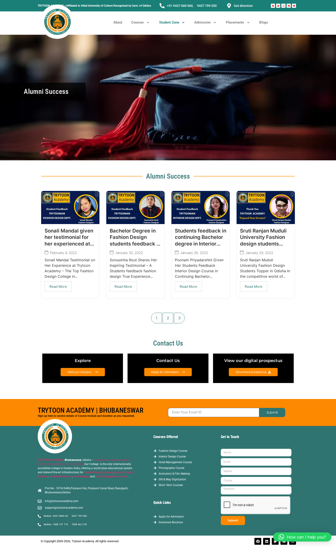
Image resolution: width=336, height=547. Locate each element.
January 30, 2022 (129, 252)
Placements (235, 22)
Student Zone (169, 22)
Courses (137, 22)
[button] (140, 22)
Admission (202, 22)
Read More (58, 286)
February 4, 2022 (63, 252)
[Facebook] (273, 6)
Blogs (263, 22)
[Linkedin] (289, 6)
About (117, 22)
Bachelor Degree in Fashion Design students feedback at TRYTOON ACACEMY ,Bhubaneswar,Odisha (136, 244)
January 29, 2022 (259, 252)
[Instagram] (283, 6)
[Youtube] (294, 6)
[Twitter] (278, 6)
